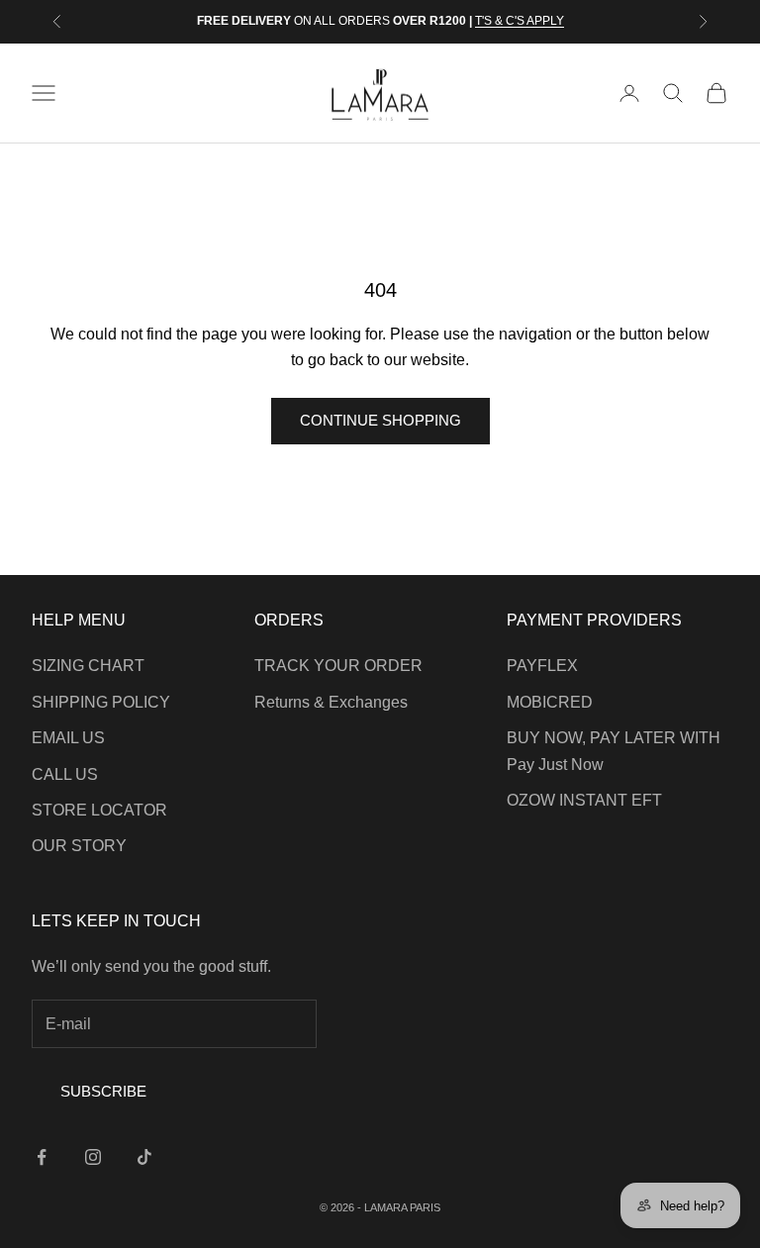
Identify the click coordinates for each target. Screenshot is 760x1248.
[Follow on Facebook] (41, 1157)
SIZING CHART (88, 665)
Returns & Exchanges (331, 702)
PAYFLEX (542, 665)
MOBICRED (550, 702)
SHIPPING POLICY (101, 702)
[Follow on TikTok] (144, 1157)
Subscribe (103, 1091)
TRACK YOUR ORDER (338, 665)
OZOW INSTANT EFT (584, 800)
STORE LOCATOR (99, 810)
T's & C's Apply (519, 21)
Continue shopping (380, 420)
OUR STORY (79, 845)
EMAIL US (68, 737)
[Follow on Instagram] (93, 1157)
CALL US (65, 774)
